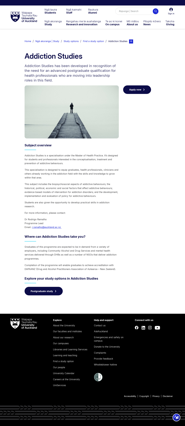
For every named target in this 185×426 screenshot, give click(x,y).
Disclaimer (168, 396)
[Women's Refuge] (98, 380)
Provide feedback (103, 358)
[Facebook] (137, 328)
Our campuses (61, 343)
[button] (171, 11)
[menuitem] (51, 11)
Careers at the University (66, 379)
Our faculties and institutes (67, 331)
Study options (71, 41)
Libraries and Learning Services (70, 349)
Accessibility (130, 396)
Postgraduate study (42, 291)
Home (28, 41)
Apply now (135, 89)
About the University (64, 325)
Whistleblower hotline (105, 364)
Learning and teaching (65, 355)
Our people (59, 367)
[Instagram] (150, 328)
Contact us (100, 325)
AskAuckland (101, 331)
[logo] (24, 17)
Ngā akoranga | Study (47, 41)
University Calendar (63, 373)
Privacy (156, 396)
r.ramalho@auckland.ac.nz (47, 227)
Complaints (100, 352)
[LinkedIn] (143, 328)
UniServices (59, 385)
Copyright (144, 396)
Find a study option (93, 41)
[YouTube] (157, 328)
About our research (63, 337)
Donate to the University (107, 346)
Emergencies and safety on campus (108, 339)
